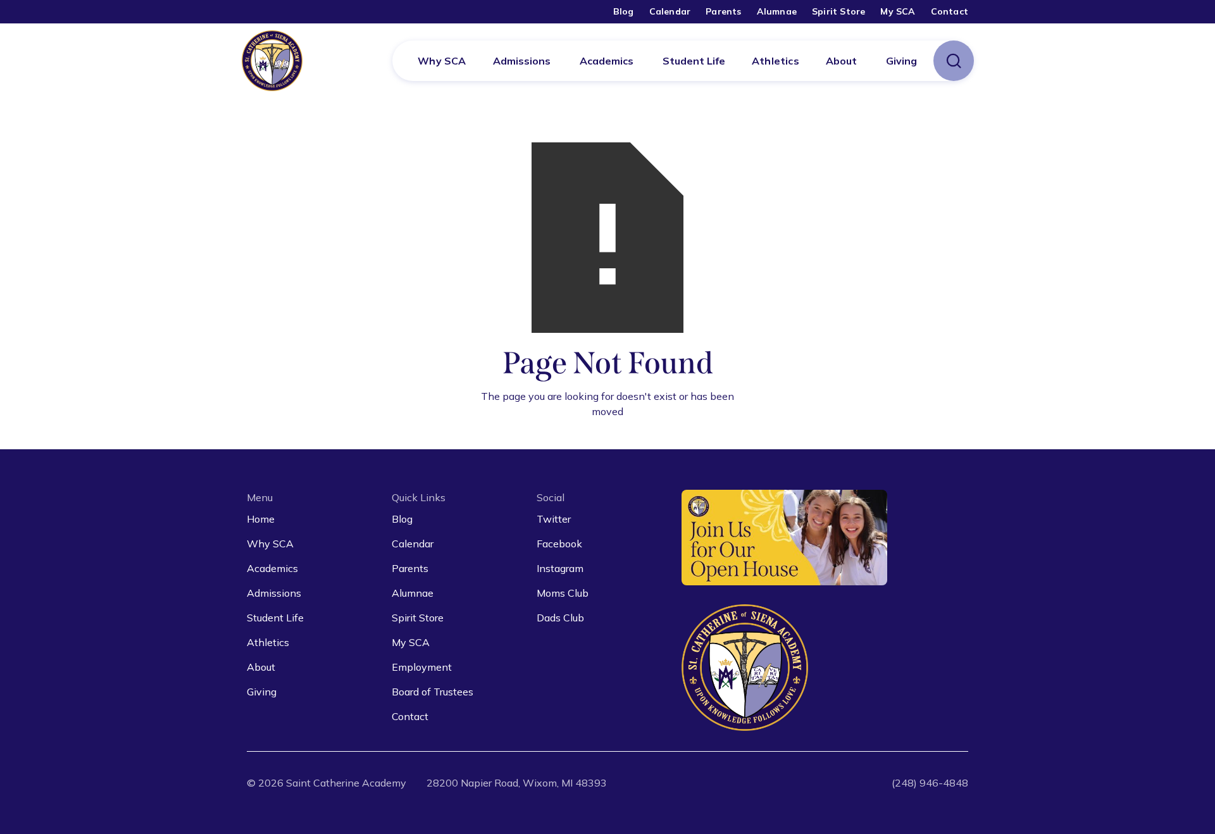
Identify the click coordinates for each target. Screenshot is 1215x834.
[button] (521, 60)
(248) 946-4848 (930, 782)
